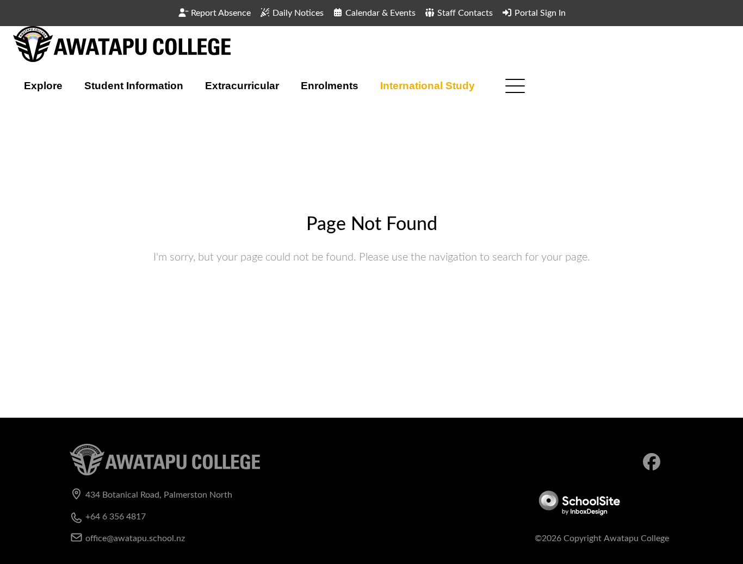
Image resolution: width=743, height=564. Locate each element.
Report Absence (220, 13)
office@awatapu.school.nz (135, 538)
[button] (43, 85)
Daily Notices (297, 13)
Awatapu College (636, 538)
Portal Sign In (539, 13)
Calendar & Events (379, 13)
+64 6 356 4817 (115, 516)
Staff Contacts (464, 13)
